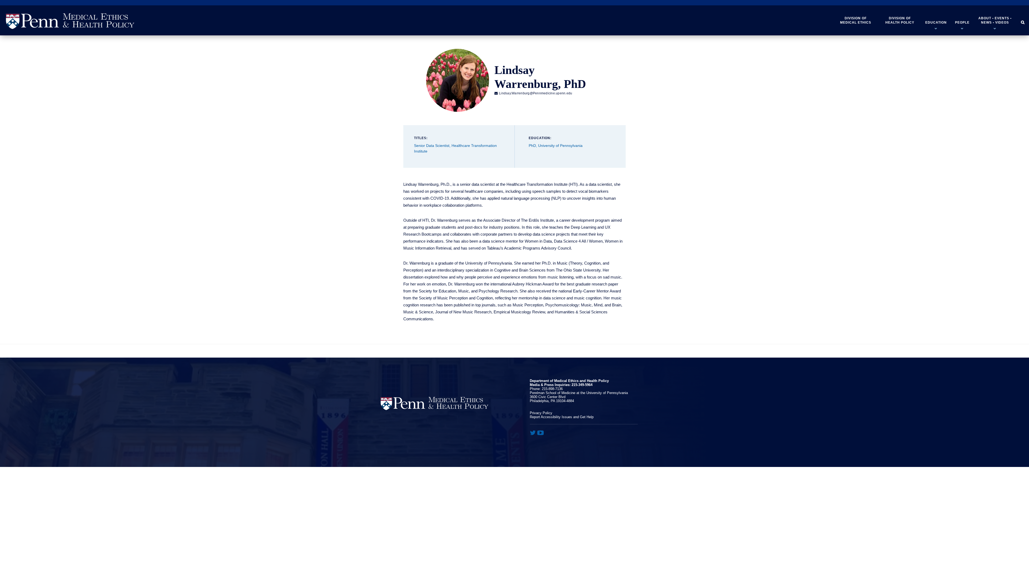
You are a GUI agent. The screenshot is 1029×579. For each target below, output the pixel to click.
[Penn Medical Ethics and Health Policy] (70, 21)
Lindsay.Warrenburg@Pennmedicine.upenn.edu (533, 93)
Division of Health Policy (899, 20)
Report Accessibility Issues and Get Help (562, 417)
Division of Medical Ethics (855, 20)
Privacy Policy (541, 413)
